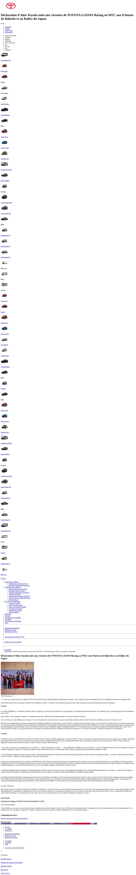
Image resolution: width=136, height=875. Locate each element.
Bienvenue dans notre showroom (19, 585)
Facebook (66, 823)
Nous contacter (13, 600)
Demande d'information (12, 628)
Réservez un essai (10, 630)
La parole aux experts (15, 609)
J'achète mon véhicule (12, 582)
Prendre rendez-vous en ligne (18, 589)
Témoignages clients (15, 610)
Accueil (7, 827)
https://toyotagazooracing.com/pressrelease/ (14, 818)
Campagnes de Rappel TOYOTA (19, 596)
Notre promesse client (15, 605)
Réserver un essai (31, 823)
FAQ (6, 623)
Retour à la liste (6, 822)
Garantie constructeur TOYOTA (19, 592)
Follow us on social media (13, 642)
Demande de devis (56, 823)
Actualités (8, 619)
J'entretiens (8, 830)
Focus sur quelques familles (17, 607)
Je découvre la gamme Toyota (18, 584)
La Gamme (8, 829)
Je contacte (8, 841)
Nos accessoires (14, 612)
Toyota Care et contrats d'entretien (19, 598)
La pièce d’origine (14, 603)
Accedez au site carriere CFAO (14, 637)
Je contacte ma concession (13, 621)
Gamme (7, 29)
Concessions (9, 32)
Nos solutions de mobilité (13, 617)
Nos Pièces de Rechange (12, 601)
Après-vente (8, 30)
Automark (8, 27)
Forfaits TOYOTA (15, 594)
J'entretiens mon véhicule (13, 587)
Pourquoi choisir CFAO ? (17, 591)
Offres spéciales (6, 823)
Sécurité (7, 616)
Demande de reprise (11, 632)
